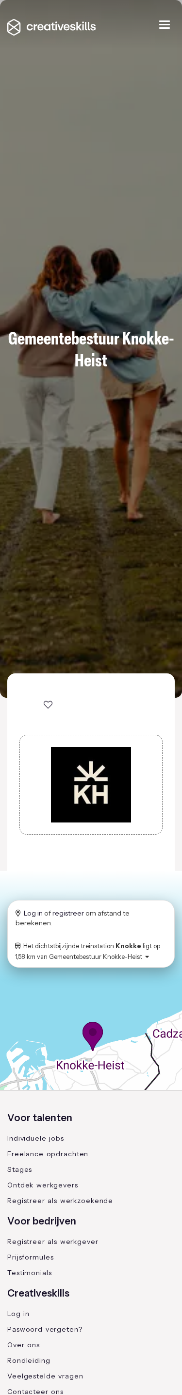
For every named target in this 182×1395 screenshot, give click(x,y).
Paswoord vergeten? (45, 1329)
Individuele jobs (35, 1138)
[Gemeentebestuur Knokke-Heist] (91, 785)
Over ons (23, 1344)
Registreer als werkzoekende (60, 1200)
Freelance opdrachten (47, 1153)
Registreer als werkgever (53, 1241)
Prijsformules (30, 1257)
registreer (68, 913)
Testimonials (29, 1272)
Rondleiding (28, 1360)
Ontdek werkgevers (42, 1185)
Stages (19, 1169)
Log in (33, 913)
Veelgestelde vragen (45, 1376)
